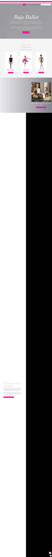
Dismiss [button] (19, 1)
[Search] (50, 4)
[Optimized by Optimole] (50, 555)
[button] (26, 32)
